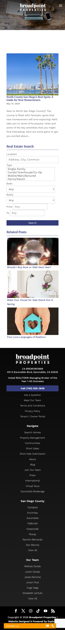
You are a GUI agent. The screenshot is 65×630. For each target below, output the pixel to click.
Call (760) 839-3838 (32, 388)
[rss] (53, 611)
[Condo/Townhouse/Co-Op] (30, 172)
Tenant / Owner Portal (32, 416)
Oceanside (32, 528)
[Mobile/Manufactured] (30, 175)
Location (11, 154)
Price (9, 206)
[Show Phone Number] (53, 626)
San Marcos (32, 544)
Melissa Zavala (32, 566)
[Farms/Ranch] (30, 179)
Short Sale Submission (32, 453)
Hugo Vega (32, 587)
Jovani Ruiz (32, 582)
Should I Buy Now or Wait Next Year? (29, 267)
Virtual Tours (32, 486)
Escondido (33, 518)
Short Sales (32, 448)
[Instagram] (30, 611)
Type (9, 165)
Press (32, 475)
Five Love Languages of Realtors (26, 337)
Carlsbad (33, 507)
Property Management (32, 437)
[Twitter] (23, 611)
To (7, 213)
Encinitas (32, 512)
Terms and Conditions (32, 405)
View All (32, 550)
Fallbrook (33, 523)
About (32, 459)
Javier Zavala (32, 571)
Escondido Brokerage (32, 491)
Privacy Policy (32, 411)
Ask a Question (32, 394)
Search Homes (32, 432)
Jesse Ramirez (32, 577)
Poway (32, 534)
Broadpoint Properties (42, 617)
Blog (32, 464)
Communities (32, 443)
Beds (9, 183)
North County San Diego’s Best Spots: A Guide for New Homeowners (29, 98)
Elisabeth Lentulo (32, 593)
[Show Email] (48, 626)
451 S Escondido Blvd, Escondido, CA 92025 (32, 372)
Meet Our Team (32, 400)
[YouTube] (45, 611)
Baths (9, 194)
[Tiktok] (38, 611)
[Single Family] (30, 169)
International (32, 480)
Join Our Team (32, 469)
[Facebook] (16, 611)
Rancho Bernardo (32, 539)
